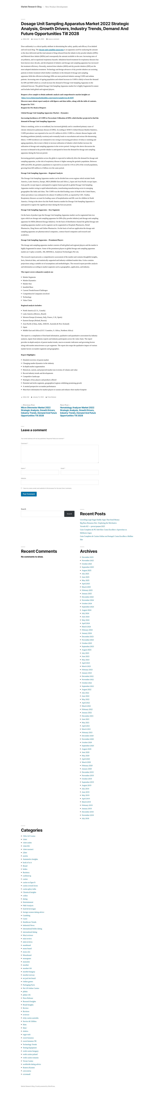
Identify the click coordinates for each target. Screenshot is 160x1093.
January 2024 (87, 633)
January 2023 (87, 673)
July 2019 (85, 789)
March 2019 (86, 802)
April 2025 (86, 583)
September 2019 (88, 782)
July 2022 (85, 693)
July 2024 (85, 613)
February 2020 (87, 765)
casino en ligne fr (29, 882)
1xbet (25, 839)
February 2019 (87, 805)
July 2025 (85, 574)
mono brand (27, 948)
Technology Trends (30, 1044)
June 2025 (85, 577)
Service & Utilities (29, 1021)
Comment (24, 443)
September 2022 (88, 686)
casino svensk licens (30, 886)
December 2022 (88, 676)
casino (25, 879)
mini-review (27, 938)
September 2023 (88, 646)
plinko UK (27, 995)
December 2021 (88, 716)
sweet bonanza (28, 1038)
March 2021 (86, 729)
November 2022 (88, 679)
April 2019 (86, 798)
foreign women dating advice (33, 912)
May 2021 (85, 722)
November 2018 (88, 815)
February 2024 (87, 630)
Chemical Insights (29, 892)
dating (25, 899)
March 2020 (86, 762)
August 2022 (86, 689)
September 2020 (88, 746)
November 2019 (88, 775)
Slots (24, 1024)
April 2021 (86, 726)
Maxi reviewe (28, 935)
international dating (30, 932)
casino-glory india (29, 889)
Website (23, 478)
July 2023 (85, 653)
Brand (25, 866)
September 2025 (88, 567)
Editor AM (26, 39)
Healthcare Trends (29, 922)
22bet (25, 852)
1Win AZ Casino (29, 836)
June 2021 (85, 719)
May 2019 (85, 795)
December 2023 (88, 636)
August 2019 (86, 785)
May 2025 (85, 580)
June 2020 (85, 752)
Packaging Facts (29, 985)
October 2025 (87, 564)
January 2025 (87, 593)
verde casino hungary (30, 1051)
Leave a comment (53, 39)
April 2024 (86, 623)
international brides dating (32, 929)
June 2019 (85, 792)
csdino (25, 895)
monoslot (26, 962)
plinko (25, 991)
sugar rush (26, 1034)
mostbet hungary (29, 972)
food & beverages (29, 909)
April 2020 (86, 759)
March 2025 (86, 587)
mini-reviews (27, 942)
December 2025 (88, 557)
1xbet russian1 (28, 849)
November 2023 (88, 640)
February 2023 (87, 669)
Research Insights (29, 1001)
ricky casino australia (30, 1018)
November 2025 (88, 560)
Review (25, 1008)
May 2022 (85, 699)
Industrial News (28, 925)
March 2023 (86, 666)
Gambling (26, 915)
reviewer (26, 1014)
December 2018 (88, 812)
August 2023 (86, 650)
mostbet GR (27, 968)
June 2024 (85, 617)
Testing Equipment (30, 1048)
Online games (28, 981)
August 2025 (86, 570)
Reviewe (26, 1011)
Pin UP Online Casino (31, 988)
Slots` (25, 1028)
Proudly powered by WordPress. (45, 1086)
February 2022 (87, 709)
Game (25, 919)
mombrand (27, 945)
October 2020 (87, 742)
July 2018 (85, 818)
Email (63, 468)
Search (23, 509)
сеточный (26, 1074)
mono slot (26, 952)
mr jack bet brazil (29, 978)
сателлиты (27, 1071)
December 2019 (88, 772)
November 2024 (88, 600)
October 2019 (87, 779)
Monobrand (27, 955)
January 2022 (87, 712)
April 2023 (86, 663)
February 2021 (87, 732)
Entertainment (28, 902)
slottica (25, 1031)
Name (23, 468)
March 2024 (86, 626)
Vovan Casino (28, 1061)
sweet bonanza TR (29, 1041)
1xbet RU (26, 846)
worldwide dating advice (32, 1064)
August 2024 (86, 610)
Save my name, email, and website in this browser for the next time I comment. (47, 488)
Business (26, 872)
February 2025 (87, 590)
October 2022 (87, 683)
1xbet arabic (27, 842)
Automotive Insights (30, 859)
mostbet (26, 965)
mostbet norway (29, 975)
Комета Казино (29, 1067)
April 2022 (86, 703)
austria (25, 856)
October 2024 (87, 603)
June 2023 (85, 656)
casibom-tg (27, 876)
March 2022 (86, 706)
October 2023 (87, 643)
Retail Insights (28, 1005)
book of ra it (27, 862)
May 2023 (85, 660)
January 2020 (87, 769)
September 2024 (88, 607)
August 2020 (86, 749)
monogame (27, 958)
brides (25, 869)
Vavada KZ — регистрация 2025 (92, 526)
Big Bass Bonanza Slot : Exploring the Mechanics (98, 523)
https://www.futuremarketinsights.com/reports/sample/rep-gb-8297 (47, 98)
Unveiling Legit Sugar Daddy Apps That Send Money (99, 520)
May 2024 (85, 620)
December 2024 (88, 597)
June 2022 (85, 696)
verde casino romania (30, 1057)
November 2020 (88, 739)
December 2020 (88, 736)
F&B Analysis (28, 905)
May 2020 (85, 755)
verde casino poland (30, 1054)
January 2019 (87, 808)
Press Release (52, 397)
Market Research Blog (31, 6)
